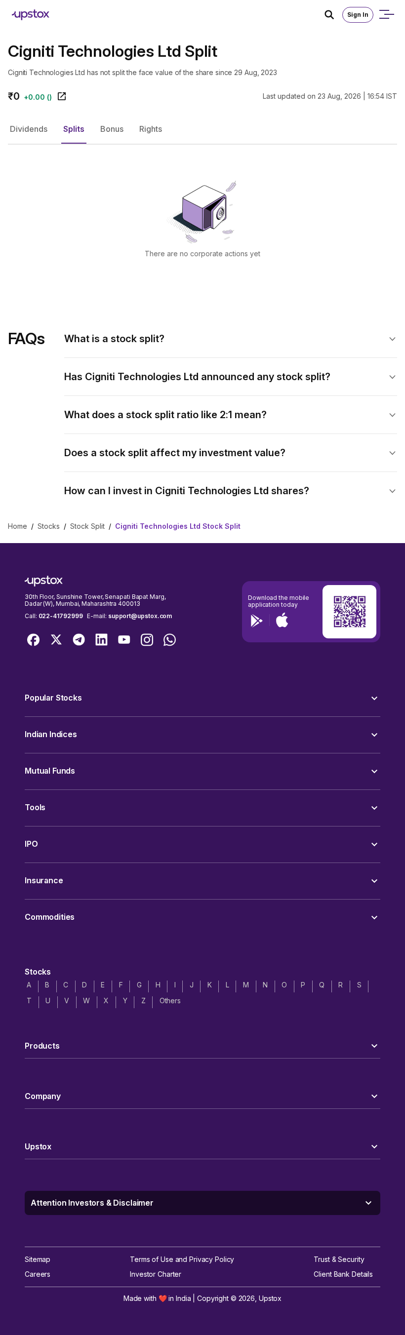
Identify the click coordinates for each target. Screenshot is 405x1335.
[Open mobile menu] (386, 15)
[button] (28, 129)
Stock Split (87, 526)
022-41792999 (61, 616)
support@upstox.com (140, 616)
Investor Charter (155, 1274)
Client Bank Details (343, 1274)
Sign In (357, 14)
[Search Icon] (333, 15)
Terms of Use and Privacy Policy (182, 1259)
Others (170, 1000)
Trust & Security (339, 1259)
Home (17, 526)
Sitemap (37, 1259)
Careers (37, 1274)
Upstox (270, 1298)
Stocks (49, 526)
